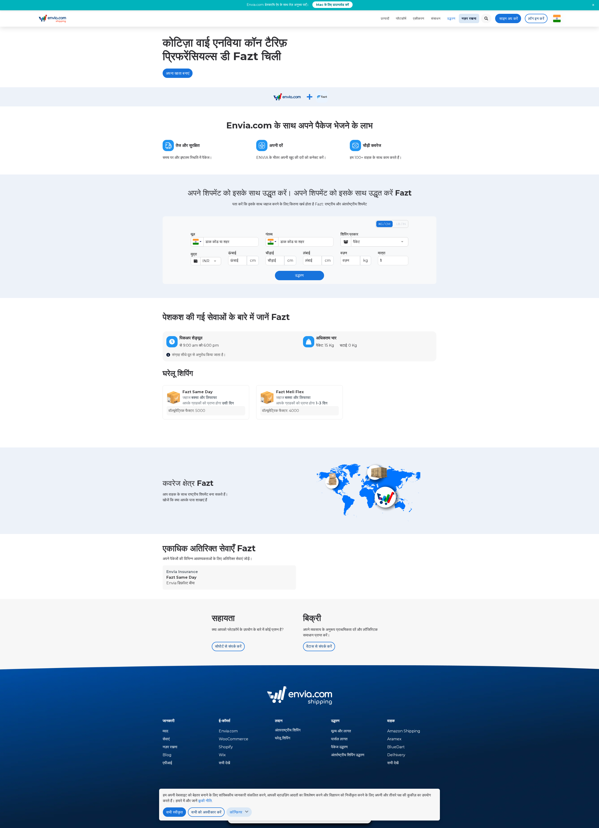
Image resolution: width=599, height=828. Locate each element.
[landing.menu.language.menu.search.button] (486, 18)
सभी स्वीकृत (174, 812)
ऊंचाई (242, 257)
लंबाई (317, 257)
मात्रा (381, 253)
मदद (165, 731)
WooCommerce (233, 739)
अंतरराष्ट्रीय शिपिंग (287, 730)
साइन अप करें (508, 18)
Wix (222, 755)
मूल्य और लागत (341, 731)
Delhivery (396, 755)
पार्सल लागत (339, 739)
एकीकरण (418, 18)
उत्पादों (385, 18)
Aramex (394, 739)
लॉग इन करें (536, 18)
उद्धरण (451, 18)
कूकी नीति (205, 801)
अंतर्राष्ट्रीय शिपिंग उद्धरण (347, 755)
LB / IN (401, 224)
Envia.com (228, 731)
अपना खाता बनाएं (177, 73)
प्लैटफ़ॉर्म (401, 18)
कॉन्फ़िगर (236, 812)
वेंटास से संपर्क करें (319, 646)
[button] (197, 242)
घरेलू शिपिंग (282, 738)
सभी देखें (224, 763)
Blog (167, 755)
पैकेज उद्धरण (339, 747)
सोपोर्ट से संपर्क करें (228, 646)
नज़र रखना (469, 18)
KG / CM (384, 224)
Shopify (226, 747)
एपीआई (167, 763)
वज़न (354, 257)
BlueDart (396, 747)
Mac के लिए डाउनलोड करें (332, 5)
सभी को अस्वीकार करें (206, 812)
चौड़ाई (279, 257)
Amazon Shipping (403, 731)
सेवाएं (166, 739)
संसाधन (436, 18)
